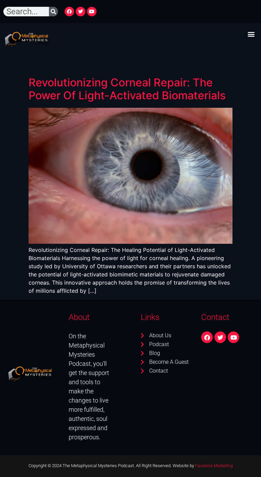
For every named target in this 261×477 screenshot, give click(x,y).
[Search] (53, 11)
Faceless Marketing (214, 465)
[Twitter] (80, 11)
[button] (251, 33)
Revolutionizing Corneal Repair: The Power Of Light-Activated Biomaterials (127, 89)
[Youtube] (92, 11)
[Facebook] (69, 11)
